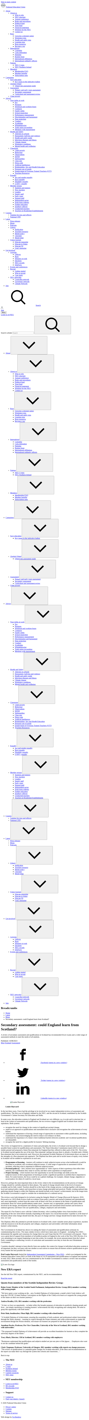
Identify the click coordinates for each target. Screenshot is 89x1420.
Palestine (18, 55)
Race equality (20, 180)
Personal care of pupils (23, 169)
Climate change (20, 142)
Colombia (18, 50)
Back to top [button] (5, 1355)
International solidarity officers (26, 61)
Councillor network (22, 279)
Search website (6, 333)
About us (13, 13)
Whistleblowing (20, 125)
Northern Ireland (12, 1369)
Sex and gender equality (23, 177)
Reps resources (20, 44)
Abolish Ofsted (15, 84)
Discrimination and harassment (26, 117)
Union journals (15, 240)
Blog (3, 1043)
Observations (19, 155)
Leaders (18, 192)
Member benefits (21, 73)
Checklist (18, 236)
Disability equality (21, 182)
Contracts (18, 109)
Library (13, 227)
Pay (16, 103)
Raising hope (19, 57)
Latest (8, 219)
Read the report (6, 1278)
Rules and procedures (23, 21)
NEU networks (15, 277)
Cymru (8, 1366)
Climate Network (21, 284)
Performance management (24, 115)
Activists (13, 252)
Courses (8, 213)
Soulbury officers (21, 207)
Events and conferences (18, 267)
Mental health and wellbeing (25, 146)
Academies (19, 123)
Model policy (20, 234)
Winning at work (21, 259)
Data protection (20, 119)
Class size (18, 161)
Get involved (10, 250)
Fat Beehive (16, 1417)
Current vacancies (12, 1373)
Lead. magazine (20, 248)
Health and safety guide (23, 138)
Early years (19, 196)
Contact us (19, 32)
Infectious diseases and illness (26, 140)
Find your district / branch (15, 1399)
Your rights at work (17, 100)
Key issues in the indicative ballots (27, 82)
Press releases (15, 221)
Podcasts (13, 225)
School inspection (21, 113)
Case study (19, 275)
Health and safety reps (23, 40)
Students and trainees (22, 188)
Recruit (13, 269)
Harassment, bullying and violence (27, 136)
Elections (18, 261)
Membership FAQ (21, 71)
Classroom (14, 148)
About (8, 11)
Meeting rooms (11, 1371)
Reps (12, 34)
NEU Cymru (19, 65)
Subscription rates (21, 75)
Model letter (19, 238)
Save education (15, 80)
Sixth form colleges (22, 202)
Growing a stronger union (24, 36)
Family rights (19, 111)
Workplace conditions (23, 144)
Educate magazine (21, 242)
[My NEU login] (2, 308)
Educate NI (19, 246)
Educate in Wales (21, 244)
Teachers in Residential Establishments (29, 211)
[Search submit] (52, 325)
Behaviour (18, 152)
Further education (21, 205)
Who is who (19, 15)
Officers (18, 254)
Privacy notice (11, 1407)
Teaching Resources (22, 173)
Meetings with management (25, 130)
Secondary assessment (23, 92)
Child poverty (15, 96)
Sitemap (8, 1411)
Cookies (9, 1409)
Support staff (19, 198)
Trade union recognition (23, 127)
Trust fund (18, 25)
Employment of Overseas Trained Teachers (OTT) (33, 171)
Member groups (16, 186)
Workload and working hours (25, 107)
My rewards (10, 1386)
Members (13, 69)
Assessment (14, 88)
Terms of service (12, 1413)
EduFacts (18, 265)
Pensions (18, 105)
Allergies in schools (22, 134)
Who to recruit (20, 273)
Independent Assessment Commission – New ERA (45, 1254)
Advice (8, 98)
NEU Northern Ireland (23, 67)
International (14, 48)
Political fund (20, 23)
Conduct (18, 121)
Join (7, 286)
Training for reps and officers (20, 215)
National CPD (15, 217)
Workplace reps (20, 38)
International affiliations (23, 59)
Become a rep (20, 46)
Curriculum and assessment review (27, 94)
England (8, 1043)
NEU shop (9, 1375)
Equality (13, 175)
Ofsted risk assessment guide (25, 86)
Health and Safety (16, 132)
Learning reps (20, 42)
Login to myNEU (7, 315)
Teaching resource (21, 232)
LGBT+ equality (21, 184)
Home (8, 1013)
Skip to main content (8, 2)
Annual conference (22, 19)
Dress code (19, 163)
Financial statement (22, 28)
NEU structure (20, 17)
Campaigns (10, 78)
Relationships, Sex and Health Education (30, 167)
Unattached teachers (22, 209)
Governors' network (22, 282)
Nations (13, 63)
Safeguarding (20, 159)
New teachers (20, 190)
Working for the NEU (23, 30)
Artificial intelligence (22, 165)
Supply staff (19, 194)
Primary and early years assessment (28, 90)
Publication (19, 229)
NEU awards (19, 263)
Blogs (12, 223)
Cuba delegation (21, 53)
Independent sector (22, 200)
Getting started (20, 271)
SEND (17, 157)
